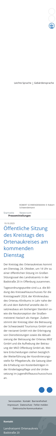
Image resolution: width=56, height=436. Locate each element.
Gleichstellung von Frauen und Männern (26, 42)
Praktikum (19, 67)
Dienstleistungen (10, 2)
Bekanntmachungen (28, 38)
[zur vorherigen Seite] (42, 390)
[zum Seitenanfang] (49, 390)
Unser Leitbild (10, 71)
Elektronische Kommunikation (28, 408)
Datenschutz (26, 404)
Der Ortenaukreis (12, 27)
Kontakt (26, 401)
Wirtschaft (35, 12)
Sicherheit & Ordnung (15, 12)
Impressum (13, 404)
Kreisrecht (44, 53)
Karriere (5, 60)
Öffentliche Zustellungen (41, 78)
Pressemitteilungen (14, 78)
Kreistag (5, 49)
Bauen (6, 5)
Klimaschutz (48, 35)
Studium (7, 67)
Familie (6, 9)
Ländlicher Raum (30, 35)
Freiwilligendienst (36, 67)
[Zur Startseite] (10, 92)
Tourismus (8, 38)
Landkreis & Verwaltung (14, 24)
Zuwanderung (10, 35)
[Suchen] (52, 18)
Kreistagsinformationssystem (19, 53)
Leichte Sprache (22, 82)
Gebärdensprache (44, 82)
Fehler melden (41, 404)
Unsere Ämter (8, 20)
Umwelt (6, 16)
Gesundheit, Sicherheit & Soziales (22, 31)
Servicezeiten (14, 401)
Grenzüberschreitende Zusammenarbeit (26, 45)
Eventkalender (30, 64)
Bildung (48, 31)
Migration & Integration (26, 9)
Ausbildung (47, 64)
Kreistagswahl (10, 56)
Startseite (9, 212)
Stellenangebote (12, 64)
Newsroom (6, 75)
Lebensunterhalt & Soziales (27, 5)
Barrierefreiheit (39, 401)
